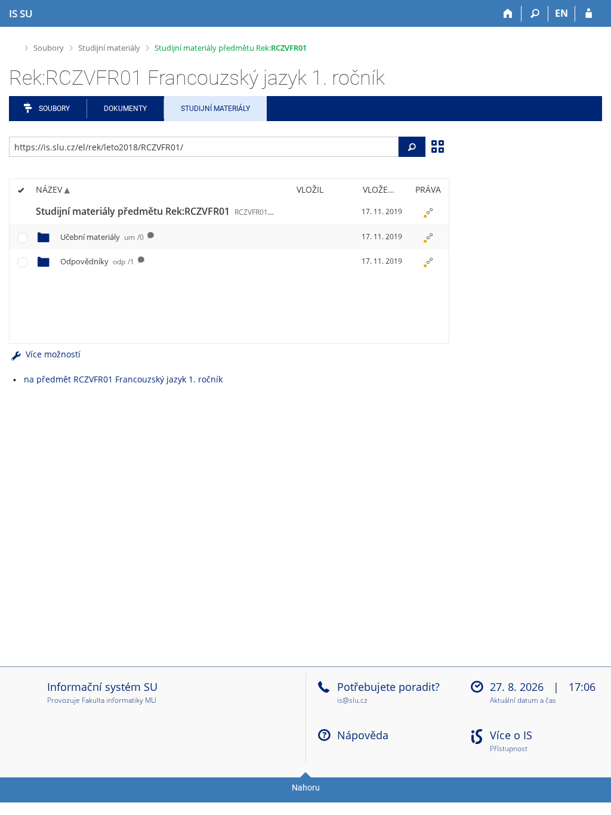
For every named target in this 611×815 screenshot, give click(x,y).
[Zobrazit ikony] (437, 146)
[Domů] (508, 13)
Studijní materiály (109, 47)
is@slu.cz (352, 700)
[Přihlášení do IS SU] (588, 13)
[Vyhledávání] (534, 13)
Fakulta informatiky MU (119, 700)
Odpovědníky (97, 261)
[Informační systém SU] (14, 46)
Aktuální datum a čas (523, 700)
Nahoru (306, 787)
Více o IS (511, 735)
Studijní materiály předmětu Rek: (231, 47)
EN (561, 13)
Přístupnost (508, 749)
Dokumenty (125, 108)
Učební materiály (102, 236)
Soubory (48, 47)
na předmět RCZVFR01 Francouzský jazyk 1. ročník (123, 379)
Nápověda (362, 735)
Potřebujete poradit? (388, 687)
